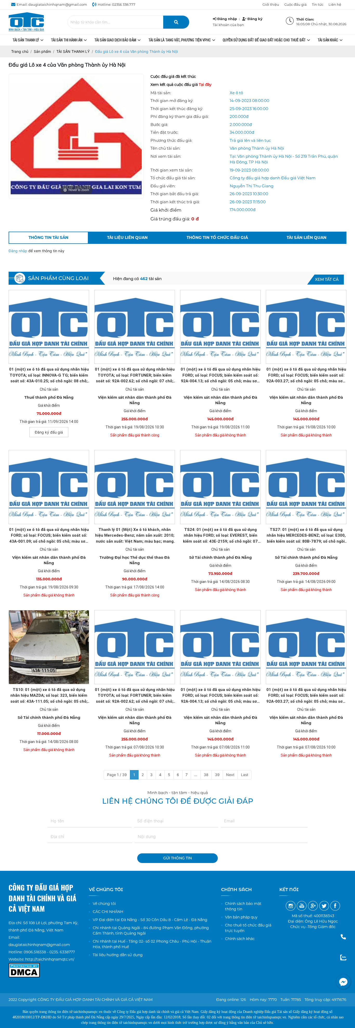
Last (244, 774)
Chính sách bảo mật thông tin (243, 906)
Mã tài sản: (160, 92)
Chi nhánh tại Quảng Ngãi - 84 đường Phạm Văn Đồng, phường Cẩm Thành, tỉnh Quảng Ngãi (151, 930)
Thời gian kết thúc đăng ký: (176, 108)
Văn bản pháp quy (241, 917)
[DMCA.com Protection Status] (24, 966)
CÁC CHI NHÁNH (108, 911)
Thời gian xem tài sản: (171, 170)
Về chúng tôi (104, 903)
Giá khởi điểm (165, 210)
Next (230, 774)
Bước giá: (159, 124)
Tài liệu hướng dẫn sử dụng (118, 955)
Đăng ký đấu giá (49, 432)
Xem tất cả (327, 279)
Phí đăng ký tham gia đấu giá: (179, 116)
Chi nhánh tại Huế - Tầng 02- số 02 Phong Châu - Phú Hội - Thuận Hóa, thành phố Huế (152, 944)
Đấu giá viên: (162, 185)
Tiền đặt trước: (164, 132)
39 (217, 774)
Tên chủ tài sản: (165, 148)
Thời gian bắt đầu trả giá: (174, 193)
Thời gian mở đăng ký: (171, 100)
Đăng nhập (18, 251)
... (195, 774)
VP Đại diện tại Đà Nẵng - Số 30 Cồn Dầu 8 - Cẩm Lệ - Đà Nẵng (150, 919)
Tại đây (205, 84)
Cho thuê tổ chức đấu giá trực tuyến (248, 928)
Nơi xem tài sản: (165, 156)
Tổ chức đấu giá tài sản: (172, 177)
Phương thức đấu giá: (171, 140)
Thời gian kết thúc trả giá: (175, 201)
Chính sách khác (240, 938)
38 (206, 774)
